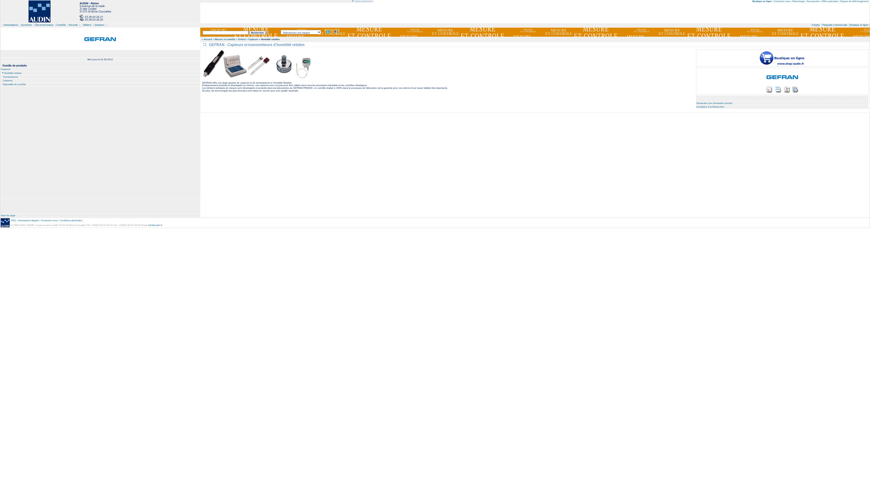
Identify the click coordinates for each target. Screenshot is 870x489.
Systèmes (26, 25)
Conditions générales (71, 220)
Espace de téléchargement (854, 1)
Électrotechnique (44, 25)
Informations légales (28, 220)
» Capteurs (252, 39)
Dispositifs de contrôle (14, 84)
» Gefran (241, 39)
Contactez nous (782, 1)
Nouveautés (813, 1)
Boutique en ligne (859, 25)
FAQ (13, 220)
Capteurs (5, 69)
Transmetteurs (10, 77)
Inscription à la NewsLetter (710, 106)
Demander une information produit (714, 103)
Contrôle (61, 25)
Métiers (87, 25)
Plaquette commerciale (834, 25)
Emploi (815, 25)
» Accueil (207, 39)
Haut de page (8, 215)
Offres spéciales (830, 1)
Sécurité (73, 25)
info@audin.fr (155, 225)
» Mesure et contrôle (224, 39)
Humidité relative (13, 73)
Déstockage (798, 1)
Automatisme (11, 25)
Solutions (99, 25)
